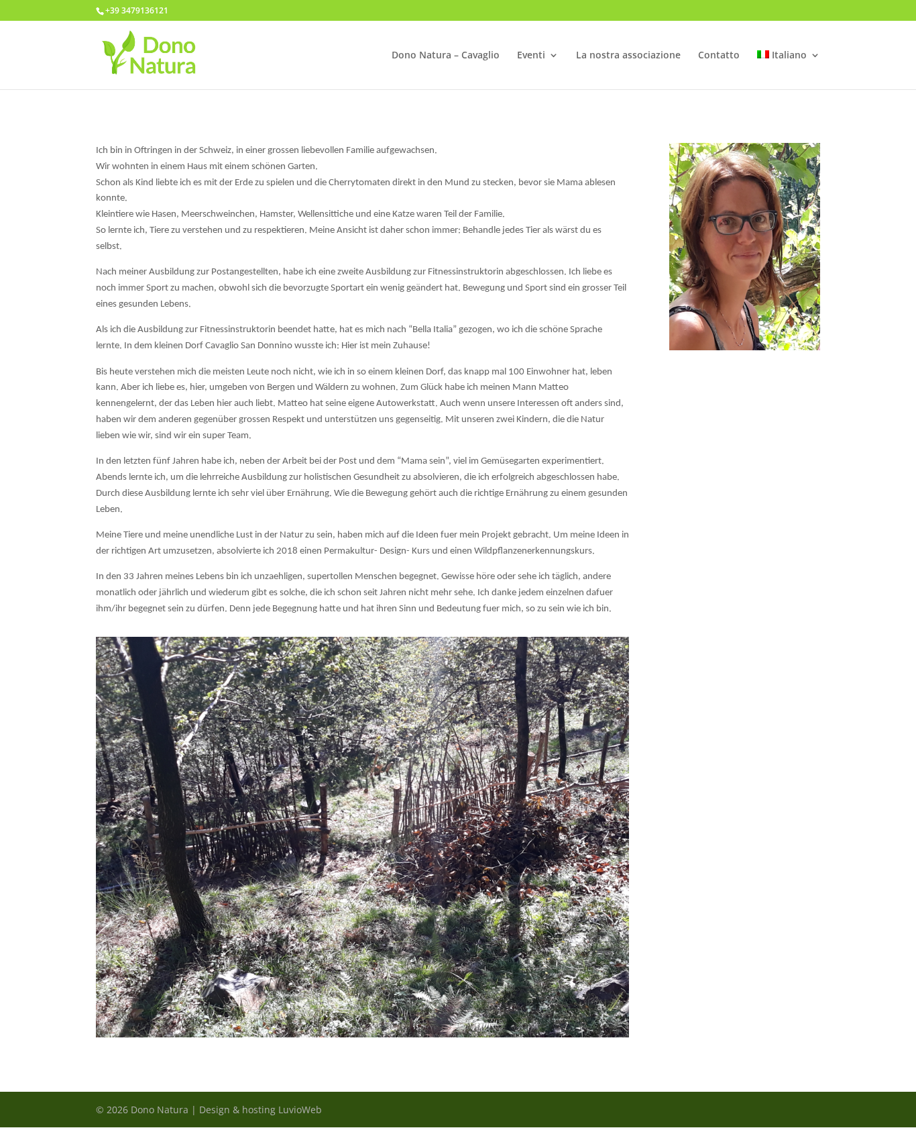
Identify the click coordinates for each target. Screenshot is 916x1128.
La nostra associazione (628, 55)
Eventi (531, 55)
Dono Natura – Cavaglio (446, 55)
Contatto (719, 55)
